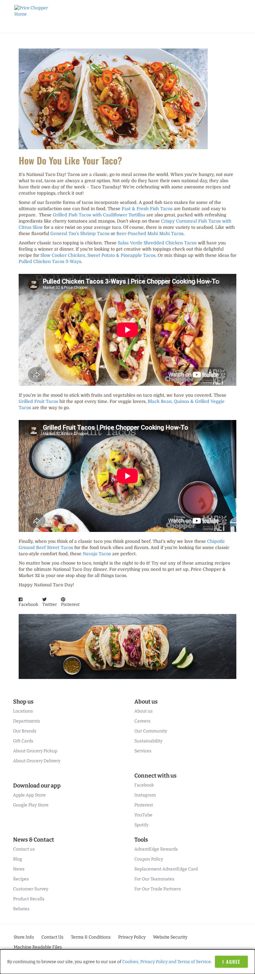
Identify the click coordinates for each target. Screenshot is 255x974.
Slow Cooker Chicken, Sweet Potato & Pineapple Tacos (97, 255)
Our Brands (24, 731)
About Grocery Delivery (36, 761)
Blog (17, 859)
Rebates (21, 909)
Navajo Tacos (97, 553)
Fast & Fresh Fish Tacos (147, 208)
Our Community (150, 731)
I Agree (231, 961)
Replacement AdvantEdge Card (166, 869)
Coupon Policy (148, 859)
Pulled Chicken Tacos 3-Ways (50, 261)
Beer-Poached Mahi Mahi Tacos (149, 233)
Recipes (21, 879)
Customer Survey (30, 889)
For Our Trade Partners (157, 889)
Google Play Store (31, 805)
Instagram (145, 795)
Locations (23, 711)
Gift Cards (23, 741)
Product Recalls (28, 899)
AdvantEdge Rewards (156, 849)
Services (142, 751)
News (19, 869)
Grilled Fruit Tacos (38, 401)
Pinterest (143, 805)
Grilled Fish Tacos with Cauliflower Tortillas (99, 214)
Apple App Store (29, 795)
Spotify (141, 825)
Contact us (24, 849)
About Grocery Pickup (35, 751)
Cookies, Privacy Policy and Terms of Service (166, 961)
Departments (26, 721)
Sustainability (148, 741)
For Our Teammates (154, 879)
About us (143, 711)
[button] (28, 602)
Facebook (144, 785)
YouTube (143, 815)
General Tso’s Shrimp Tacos (79, 233)
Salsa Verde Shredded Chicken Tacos (157, 242)
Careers (142, 721)
